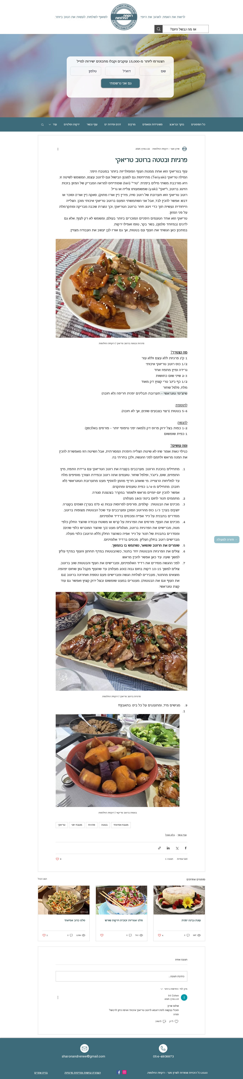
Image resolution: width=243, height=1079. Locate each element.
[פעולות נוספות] (58, 149)
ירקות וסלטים (72, 124)
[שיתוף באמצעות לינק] (159, 848)
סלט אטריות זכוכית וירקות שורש (124, 920)
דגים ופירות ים (112, 124)
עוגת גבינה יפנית (191, 920)
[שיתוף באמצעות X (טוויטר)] (177, 848)
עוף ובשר (92, 124)
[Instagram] (124, 1072)
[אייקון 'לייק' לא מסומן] (176, 1021)
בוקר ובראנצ (177, 124)
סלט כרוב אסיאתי (74, 920)
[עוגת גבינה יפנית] (179, 900)
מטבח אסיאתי (120, 825)
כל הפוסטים (198, 124)
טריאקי (61, 825)
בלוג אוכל (170, 835)
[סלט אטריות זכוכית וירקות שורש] (121, 900)
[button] (42, 124)
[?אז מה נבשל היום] (159, 29)
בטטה (104, 825)
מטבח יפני (76, 825)
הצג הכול (42, 879)
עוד (55, 124)
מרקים (131, 124)
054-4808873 (163, 1056)
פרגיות (91, 825)
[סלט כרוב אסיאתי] (63, 900)
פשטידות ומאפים (152, 124)
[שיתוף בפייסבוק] (185, 848)
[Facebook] (119, 1072)
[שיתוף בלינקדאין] (168, 848)
